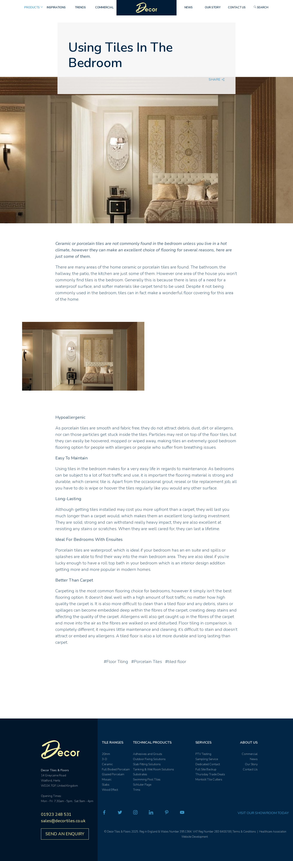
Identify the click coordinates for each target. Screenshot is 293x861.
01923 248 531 (56, 814)
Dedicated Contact (207, 764)
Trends (80, 7)
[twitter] (120, 813)
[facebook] (104, 813)
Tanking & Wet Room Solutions (153, 769)
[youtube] (182, 813)
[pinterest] (166, 813)
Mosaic (107, 779)
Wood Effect (110, 790)
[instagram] (135, 813)
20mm (106, 754)
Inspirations (56, 7)
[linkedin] (151, 813)
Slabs (105, 785)
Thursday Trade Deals (210, 774)
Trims (136, 790)
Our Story (213, 7)
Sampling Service (206, 759)
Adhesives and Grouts (147, 754)
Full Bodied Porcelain (116, 769)
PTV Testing (203, 754)
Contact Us (237, 7)
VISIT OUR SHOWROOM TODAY (263, 813)
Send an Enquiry (64, 834)
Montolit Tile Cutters (208, 779)
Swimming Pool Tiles (146, 779)
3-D (104, 759)
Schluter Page (142, 785)
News (188, 7)
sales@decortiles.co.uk (63, 821)
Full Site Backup (205, 769)
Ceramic (107, 764)
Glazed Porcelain (113, 774)
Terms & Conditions (244, 832)
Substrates (140, 774)
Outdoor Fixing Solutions (149, 759)
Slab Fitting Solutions (147, 764)
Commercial (104, 7)
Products (32, 7)
